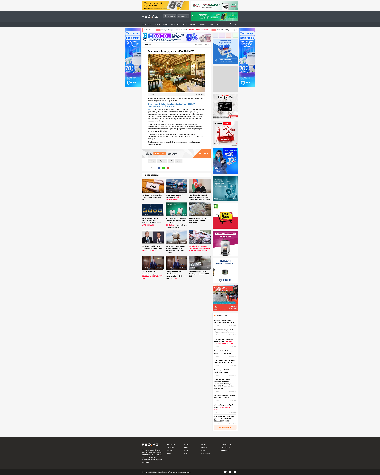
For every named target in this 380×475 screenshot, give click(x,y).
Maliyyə (157, 24)
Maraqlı (193, 24)
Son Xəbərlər (147, 24)
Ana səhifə (198, 45)
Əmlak (211, 24)
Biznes (165, 24)
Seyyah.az (171, 16)
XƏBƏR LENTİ (222, 315)
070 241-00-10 (226, 444)
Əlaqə (169, 453)
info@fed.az (225, 450)
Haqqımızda (205, 453)
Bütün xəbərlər (225, 427)
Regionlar (202, 24)
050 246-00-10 (226, 447)
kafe (171, 161)
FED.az (150, 109)
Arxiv (186, 453)
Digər (219, 24)
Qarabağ (184, 16)
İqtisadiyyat (175, 24)
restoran (152, 161)
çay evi (179, 161)
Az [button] (236, 24)
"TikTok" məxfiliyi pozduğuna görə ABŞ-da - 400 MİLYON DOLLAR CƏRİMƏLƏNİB (200, 30)
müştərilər (162, 161)
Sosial (184, 24)
